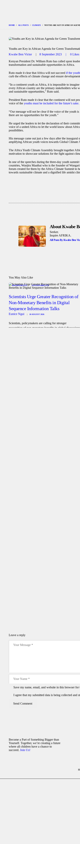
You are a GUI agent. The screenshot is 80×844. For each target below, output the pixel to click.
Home (12, 25)
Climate (36, 25)
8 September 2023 (50, 54)
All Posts (23, 25)
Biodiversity (19, 285)
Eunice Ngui (17, 314)
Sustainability (40, 285)
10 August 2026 (36, 314)
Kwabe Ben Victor (21, 54)
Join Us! (25, 750)
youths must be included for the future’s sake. (51, 103)
